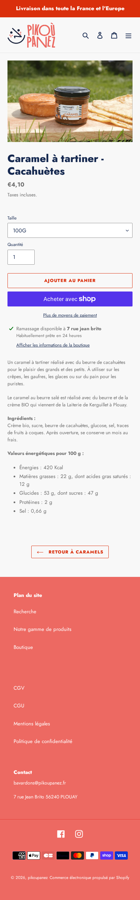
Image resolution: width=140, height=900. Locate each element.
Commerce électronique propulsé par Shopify (89, 878)
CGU (19, 705)
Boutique (23, 647)
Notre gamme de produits (42, 629)
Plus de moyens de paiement (70, 315)
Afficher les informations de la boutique (53, 345)
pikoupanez (38, 878)
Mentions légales (32, 723)
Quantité (15, 244)
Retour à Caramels (75, 552)
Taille (12, 218)
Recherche (25, 611)
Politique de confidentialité (43, 741)
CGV (19, 688)
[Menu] (128, 35)
